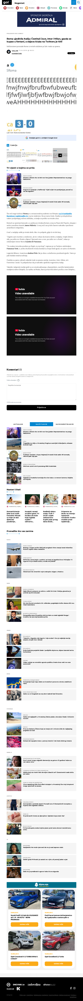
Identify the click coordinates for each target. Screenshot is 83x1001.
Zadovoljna (33, 985)
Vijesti (21, 8)
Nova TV (8, 985)
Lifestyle (42, 8)
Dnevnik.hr (10, 8)
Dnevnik (19, 985)
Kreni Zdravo (18, 989)
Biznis (75, 8)
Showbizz (31, 8)
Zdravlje (65, 8)
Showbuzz (49, 985)
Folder (10, 989)
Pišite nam (23, 995)
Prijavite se (41, 408)
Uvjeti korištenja (53, 995)
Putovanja (54, 8)
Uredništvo (29, 995)
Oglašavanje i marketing (41, 995)
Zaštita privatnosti (64, 995)
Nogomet (19, 3)
